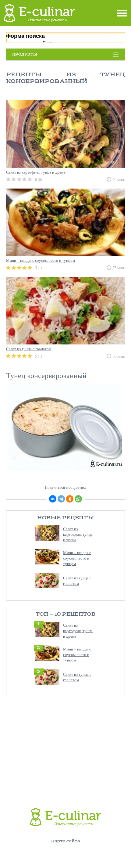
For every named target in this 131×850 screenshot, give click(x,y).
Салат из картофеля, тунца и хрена (78, 534)
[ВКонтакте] (52, 498)
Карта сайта (65, 841)
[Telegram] (61, 498)
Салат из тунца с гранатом (77, 580)
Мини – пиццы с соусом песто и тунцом (77, 558)
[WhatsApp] (78, 498)
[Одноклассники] (69, 498)
